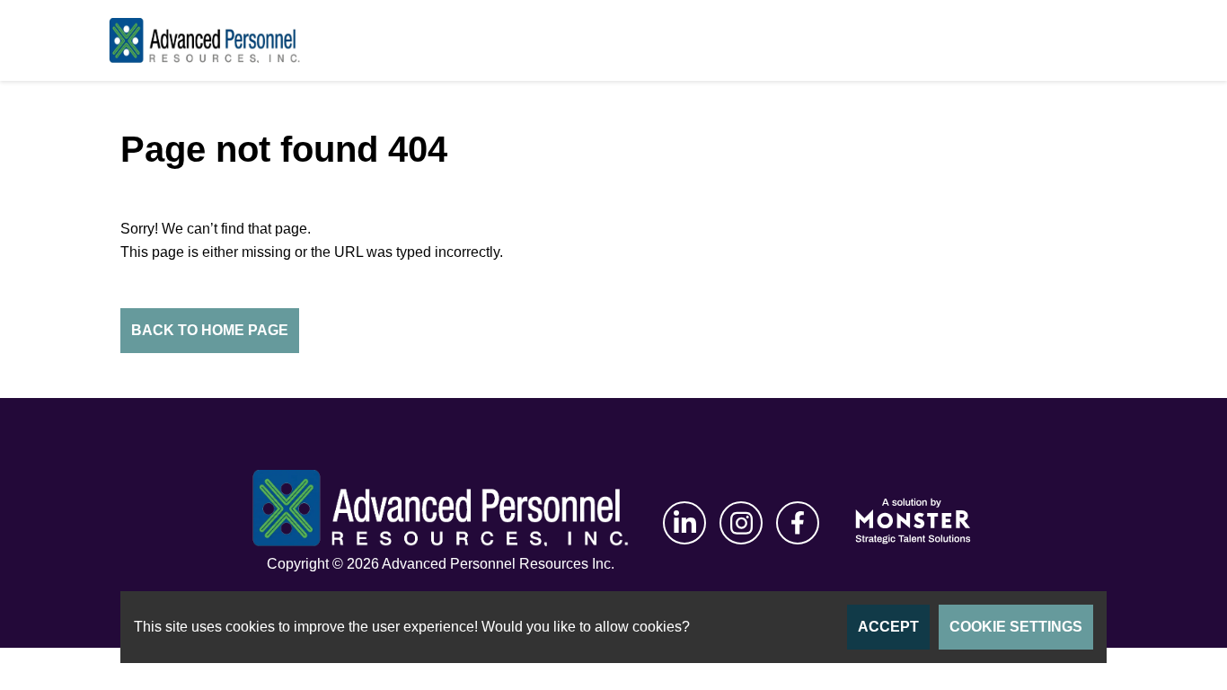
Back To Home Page (209, 330)
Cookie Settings (1015, 626)
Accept (888, 626)
